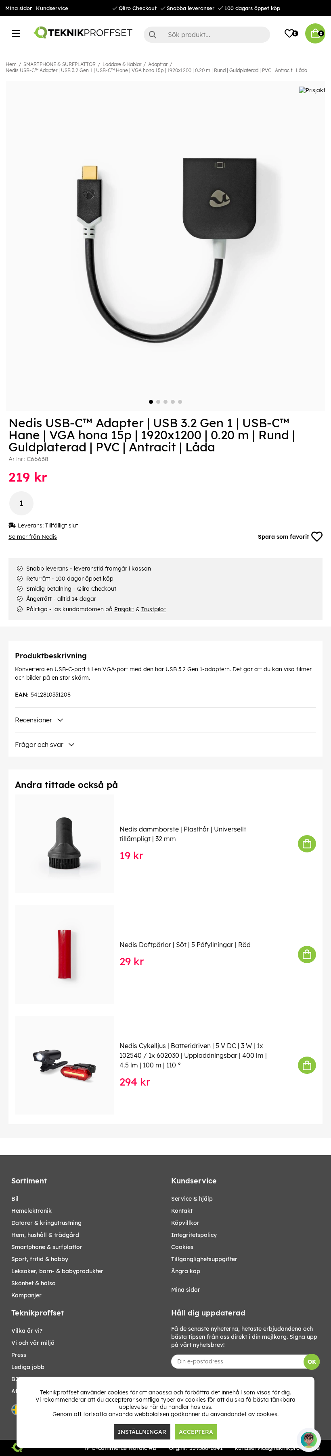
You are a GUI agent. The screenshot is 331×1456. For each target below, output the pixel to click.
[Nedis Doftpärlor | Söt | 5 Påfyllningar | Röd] (70, 954)
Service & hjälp (192, 1198)
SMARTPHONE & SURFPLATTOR (59, 64)
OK (312, 1361)
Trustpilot (153, 609)
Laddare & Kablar (122, 64)
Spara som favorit (283, 536)
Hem (11, 64)
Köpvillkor (185, 1222)
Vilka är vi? (26, 1330)
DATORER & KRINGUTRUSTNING (46, 1222)
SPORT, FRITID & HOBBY (39, 1259)
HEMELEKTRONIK (31, 1210)
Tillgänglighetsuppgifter (204, 1259)
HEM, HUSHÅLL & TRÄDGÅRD (45, 1235)
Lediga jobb (27, 1367)
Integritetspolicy (194, 1235)
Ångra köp (185, 1271)
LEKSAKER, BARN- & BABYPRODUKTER (57, 1271)
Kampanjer (26, 1295)
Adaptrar (158, 64)
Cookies (182, 1247)
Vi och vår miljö (32, 1342)
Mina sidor (18, 8)
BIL (15, 1198)
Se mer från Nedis (32, 536)
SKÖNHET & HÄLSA (33, 1283)
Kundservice (52, 8)
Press (18, 1355)
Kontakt (182, 1210)
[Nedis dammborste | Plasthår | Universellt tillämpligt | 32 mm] (70, 843)
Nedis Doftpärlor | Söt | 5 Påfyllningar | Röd (185, 945)
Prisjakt (124, 609)
